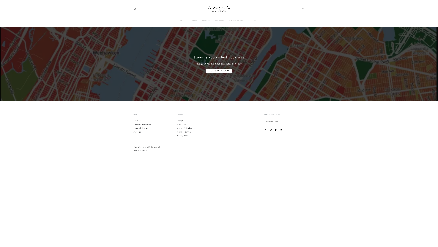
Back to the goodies (219, 71)
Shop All (137, 120)
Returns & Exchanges (186, 128)
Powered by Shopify (140, 150)
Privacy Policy (183, 135)
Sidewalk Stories (140, 128)
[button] (135, 8)
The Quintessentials (142, 124)
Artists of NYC (183, 124)
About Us (181, 120)
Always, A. (142, 147)
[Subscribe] (303, 121)
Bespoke (137, 132)
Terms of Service (184, 132)
